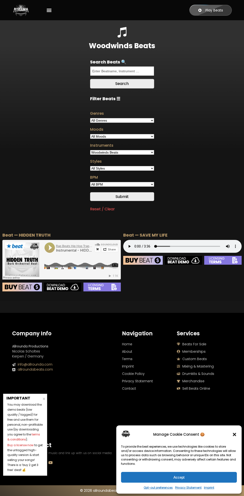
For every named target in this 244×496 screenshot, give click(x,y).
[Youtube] (50, 462)
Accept (178, 477)
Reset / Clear (102, 209)
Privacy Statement (188, 488)
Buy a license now (20, 445)
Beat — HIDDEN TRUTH (26, 235)
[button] (234, 434)
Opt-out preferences (158, 488)
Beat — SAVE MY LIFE (145, 235)
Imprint (209, 488)
